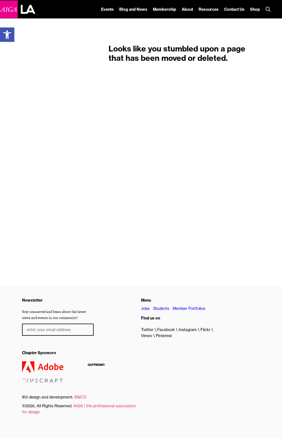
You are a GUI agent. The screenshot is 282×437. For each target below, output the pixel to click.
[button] (7, 35)
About (187, 9)
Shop (255, 9)
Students (161, 308)
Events (107, 9)
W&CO (80, 397)
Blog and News (133, 9)
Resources (209, 9)
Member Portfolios (189, 308)
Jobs (145, 308)
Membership (164, 9)
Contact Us (234, 9)
